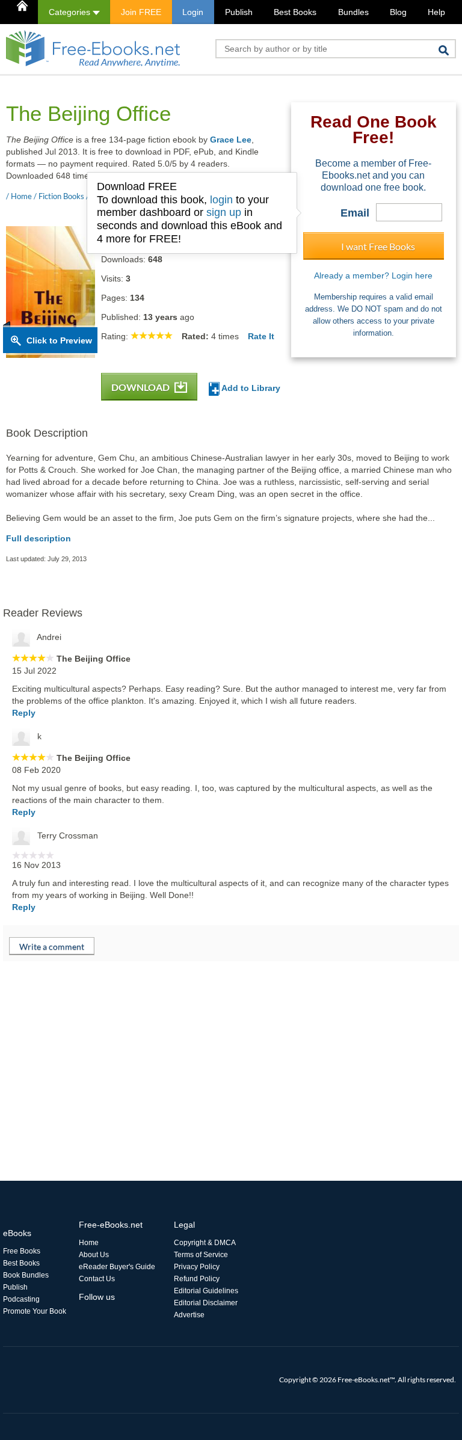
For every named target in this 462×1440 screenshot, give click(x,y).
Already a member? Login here (373, 275)
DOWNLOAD (141, 387)
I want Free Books (378, 246)
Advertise (189, 1315)
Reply (23, 713)
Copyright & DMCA (205, 1242)
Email (354, 213)
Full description (38, 538)
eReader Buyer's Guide (117, 1267)
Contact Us (97, 1279)
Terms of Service (201, 1255)
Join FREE (141, 12)
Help (436, 12)
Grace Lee (230, 139)
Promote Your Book (34, 1311)
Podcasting (21, 1299)
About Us (94, 1255)
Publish (239, 12)
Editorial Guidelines (206, 1291)
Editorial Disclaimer (206, 1303)
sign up (223, 212)
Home (89, 1242)
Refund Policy (197, 1279)
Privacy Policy (197, 1267)
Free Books (21, 1251)
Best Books (295, 12)
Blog (398, 12)
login (221, 200)
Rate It (261, 336)
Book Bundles (26, 1275)
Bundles (353, 12)
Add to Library (250, 388)
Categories (71, 12)
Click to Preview (59, 340)
